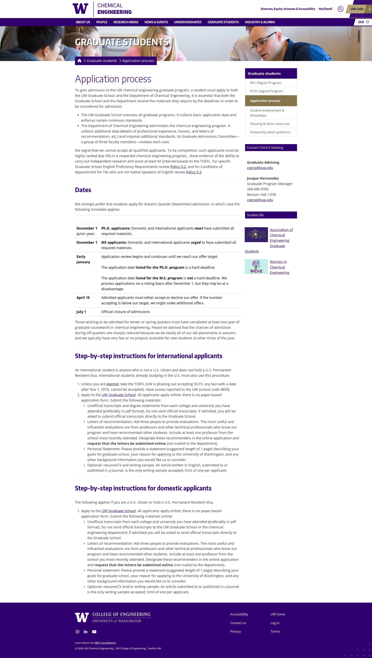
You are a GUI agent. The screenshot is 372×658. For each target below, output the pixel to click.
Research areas (126, 22)
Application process (138, 60)
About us (83, 22)
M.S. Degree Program (265, 83)
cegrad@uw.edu (260, 167)
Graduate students (223, 22)
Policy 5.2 (194, 172)
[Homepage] (79, 61)
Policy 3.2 (178, 166)
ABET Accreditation (105, 642)
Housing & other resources (270, 124)
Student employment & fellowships (267, 113)
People (101, 22)
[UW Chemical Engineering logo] (158, 9)
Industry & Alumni (260, 22)
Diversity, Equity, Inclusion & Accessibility (288, 9)
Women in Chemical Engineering (279, 267)
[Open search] (340, 9)
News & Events (156, 22)
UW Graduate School (119, 394)
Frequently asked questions (270, 132)
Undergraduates (188, 22)
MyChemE (325, 9)
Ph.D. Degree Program (266, 91)
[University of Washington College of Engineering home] (113, 618)
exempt (112, 384)
